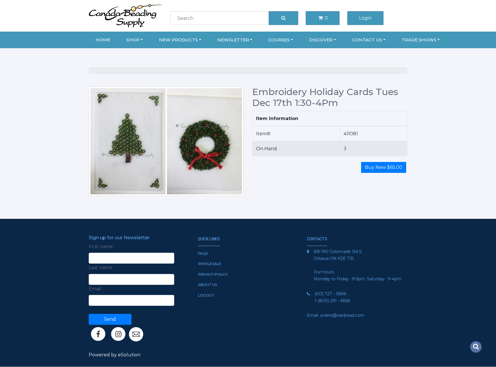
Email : (96, 288)
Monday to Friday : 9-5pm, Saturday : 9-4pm (357, 278)
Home (103, 40)
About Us (207, 285)
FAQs (203, 253)
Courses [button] (279, 40)
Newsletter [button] (233, 40)
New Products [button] (178, 40)
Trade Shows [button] (419, 40)
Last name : (101, 267)
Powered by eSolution (114, 355)
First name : (102, 246)
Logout (206, 295)
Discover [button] (321, 40)
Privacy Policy (213, 274)
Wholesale (209, 264)
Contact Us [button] (367, 40)
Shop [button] (133, 40)
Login (365, 18)
